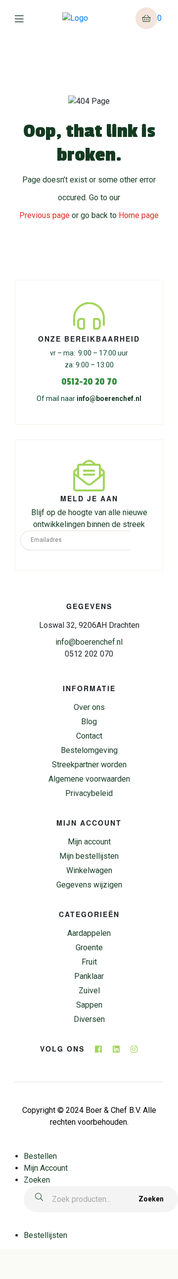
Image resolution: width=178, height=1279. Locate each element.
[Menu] (26, 18)
